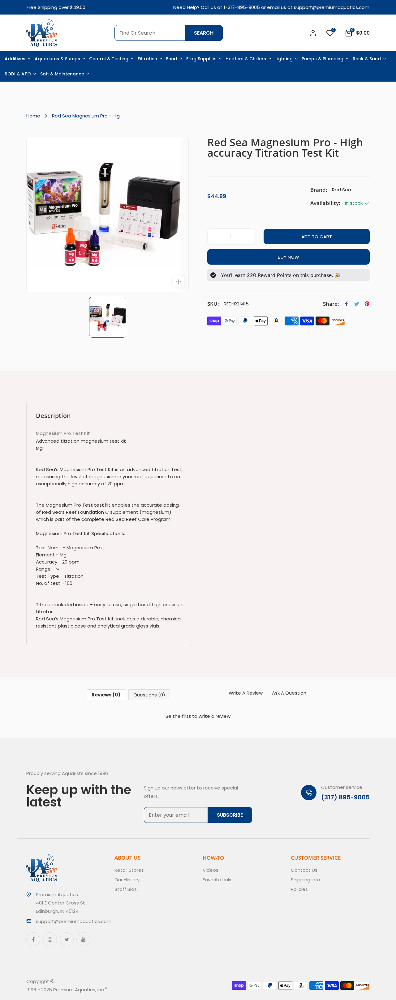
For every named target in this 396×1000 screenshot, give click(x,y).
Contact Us (304, 870)
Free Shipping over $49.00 (56, 7)
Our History (127, 879)
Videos (210, 870)
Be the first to (198, 716)
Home (33, 115)
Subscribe (230, 815)
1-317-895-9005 (242, 7)
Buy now (288, 257)
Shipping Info (305, 879)
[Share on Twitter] (356, 304)
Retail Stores (129, 870)
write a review (214, 716)
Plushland (136, 989)
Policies (299, 889)
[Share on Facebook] (346, 304)
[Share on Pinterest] (367, 304)
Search (203, 32)
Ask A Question (289, 693)
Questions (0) (149, 694)
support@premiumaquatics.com (331, 7)
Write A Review (246, 693)
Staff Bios (125, 889)
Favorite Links (218, 879)
